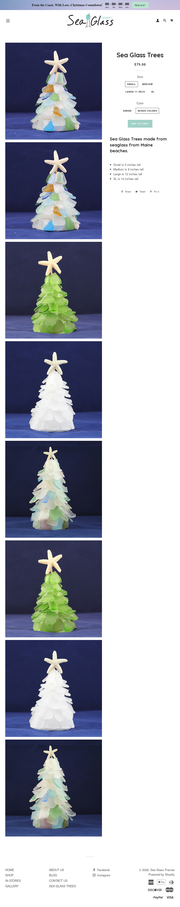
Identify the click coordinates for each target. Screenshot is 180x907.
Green (127, 110)
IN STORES (13, 880)
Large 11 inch (135, 91)
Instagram (103, 875)
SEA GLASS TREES (62, 886)
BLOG (53, 875)
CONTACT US (58, 880)
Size (140, 76)
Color (140, 103)
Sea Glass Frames (162, 870)
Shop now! (140, 5)
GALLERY (11, 886)
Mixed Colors (147, 110)
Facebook (103, 870)
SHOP (9, 875)
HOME (9, 870)
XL (153, 91)
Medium (147, 84)
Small (131, 84)
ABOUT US (56, 870)
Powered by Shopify (162, 874)
